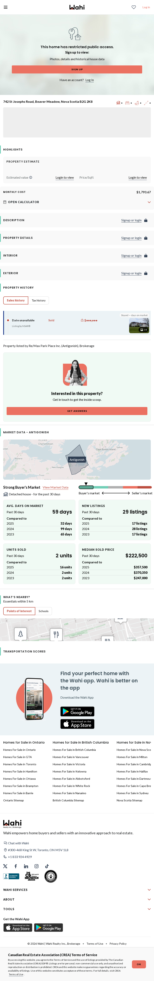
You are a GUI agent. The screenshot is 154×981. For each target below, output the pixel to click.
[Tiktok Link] (47, 866)
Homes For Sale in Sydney (133, 793)
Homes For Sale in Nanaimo (69, 793)
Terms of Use (16, 974)
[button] (30, 177)
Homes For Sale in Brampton (20, 786)
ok (139, 964)
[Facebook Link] (16, 866)
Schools (44, 611)
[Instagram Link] (36, 866)
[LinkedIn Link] (26, 866)
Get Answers (77, 410)
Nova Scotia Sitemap (129, 800)
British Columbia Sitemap (68, 800)
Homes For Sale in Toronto (19, 764)
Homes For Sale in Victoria (69, 764)
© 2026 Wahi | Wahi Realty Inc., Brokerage (53, 943)
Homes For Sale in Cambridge (135, 764)
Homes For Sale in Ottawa (19, 778)
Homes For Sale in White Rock (71, 786)
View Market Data (55, 487)
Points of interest (19, 611)
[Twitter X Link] (5, 866)
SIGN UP (77, 69)
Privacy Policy (118, 943)
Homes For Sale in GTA (17, 757)
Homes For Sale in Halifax (132, 771)
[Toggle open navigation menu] (6, 7)
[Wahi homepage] (77, 7)
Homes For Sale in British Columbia (74, 749)
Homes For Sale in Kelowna (69, 771)
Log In (89, 80)
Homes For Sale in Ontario (19, 749)
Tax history (39, 300)
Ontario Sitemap (13, 800)
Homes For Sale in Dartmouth (135, 778)
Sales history (16, 300)
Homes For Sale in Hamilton (20, 771)
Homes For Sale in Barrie (18, 793)
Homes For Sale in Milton (132, 757)
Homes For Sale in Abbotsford (71, 778)
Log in (146, 7)
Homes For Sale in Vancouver (71, 757)
